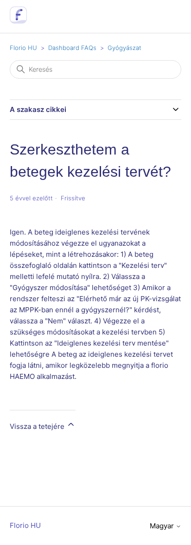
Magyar (163, 526)
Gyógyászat (124, 47)
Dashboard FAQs (72, 47)
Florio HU (23, 47)
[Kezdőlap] (18, 21)
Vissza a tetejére (38, 426)
